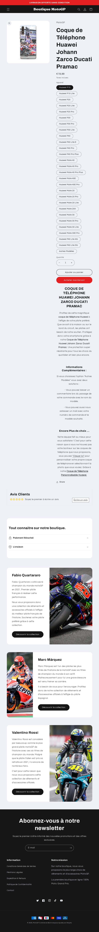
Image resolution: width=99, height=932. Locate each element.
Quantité (60, 257)
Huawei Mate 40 (67, 160)
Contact (10, 890)
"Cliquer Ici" (78, 456)
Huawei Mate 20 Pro (68, 197)
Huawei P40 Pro (66, 148)
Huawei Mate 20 (67, 191)
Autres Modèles (66, 251)
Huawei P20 (65, 100)
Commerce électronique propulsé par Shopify (55, 923)
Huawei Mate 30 (67, 215)
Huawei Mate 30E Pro (69, 233)
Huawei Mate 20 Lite (69, 203)
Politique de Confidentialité (19, 884)
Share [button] (62, 482)
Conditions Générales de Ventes (21, 866)
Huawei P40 (65, 136)
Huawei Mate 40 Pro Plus (71, 172)
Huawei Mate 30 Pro (68, 221)
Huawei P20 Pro (66, 112)
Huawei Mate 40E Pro (69, 185)
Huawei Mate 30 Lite (69, 227)
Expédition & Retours (16, 878)
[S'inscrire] (71, 848)
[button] (8, 9)
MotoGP (36, 923)
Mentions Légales (15, 872)
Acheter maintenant (74, 280)
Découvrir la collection (27, 634)
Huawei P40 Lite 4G (68, 239)
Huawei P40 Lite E (67, 142)
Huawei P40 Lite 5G (68, 245)
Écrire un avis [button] (81, 500)
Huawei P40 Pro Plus (69, 154)
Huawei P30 (65, 118)
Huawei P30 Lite (67, 130)
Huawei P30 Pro (66, 124)
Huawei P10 (65, 87)
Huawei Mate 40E (67, 178)
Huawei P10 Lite (67, 93)
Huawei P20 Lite (67, 106)
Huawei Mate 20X (67, 209)
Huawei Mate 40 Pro (68, 166)
